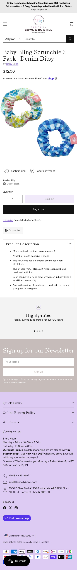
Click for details (39, 9)
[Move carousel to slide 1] (34, 331)
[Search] (70, 39)
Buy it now (38, 209)
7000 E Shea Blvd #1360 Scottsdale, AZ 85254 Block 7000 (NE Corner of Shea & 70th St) (39, 490)
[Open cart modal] (71, 24)
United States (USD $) (20, 535)
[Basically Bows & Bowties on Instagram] (16, 508)
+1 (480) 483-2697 (19, 475)
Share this (15, 230)
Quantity (8, 191)
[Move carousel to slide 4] (42, 331)
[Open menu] (4, 24)
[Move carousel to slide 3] (39, 331)
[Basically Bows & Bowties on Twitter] (10, 508)
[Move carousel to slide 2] (37, 331)
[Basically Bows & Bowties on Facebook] (5, 508)
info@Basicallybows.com (23, 482)
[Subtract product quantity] (6, 199)
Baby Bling (12, 63)
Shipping (8, 220)
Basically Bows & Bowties (36, 542)
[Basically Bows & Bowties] (38, 23)
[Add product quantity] (19, 199)
